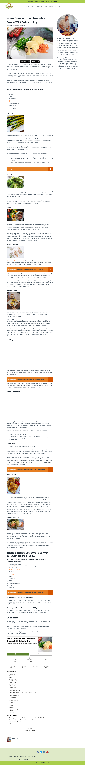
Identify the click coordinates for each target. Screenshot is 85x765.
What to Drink (49, 6)
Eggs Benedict (12, 100)
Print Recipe (36, 61)
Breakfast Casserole (14, 569)
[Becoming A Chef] (9, 6)
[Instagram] (44, 752)
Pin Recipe (42, 654)
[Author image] (7, 25)
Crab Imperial (12, 102)
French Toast (12, 107)
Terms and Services (25, 756)
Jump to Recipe (26, 61)
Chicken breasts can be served (15, 261)
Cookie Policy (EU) (27, 759)
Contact (57, 6)
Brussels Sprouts (13, 575)
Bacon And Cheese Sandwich (17, 566)
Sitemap (18, 759)
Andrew (11, 25)
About (27, 6)
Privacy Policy (35, 756)
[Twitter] (41, 752)
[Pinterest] (47, 752)
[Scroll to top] (82, 763)
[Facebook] (37, 752)
